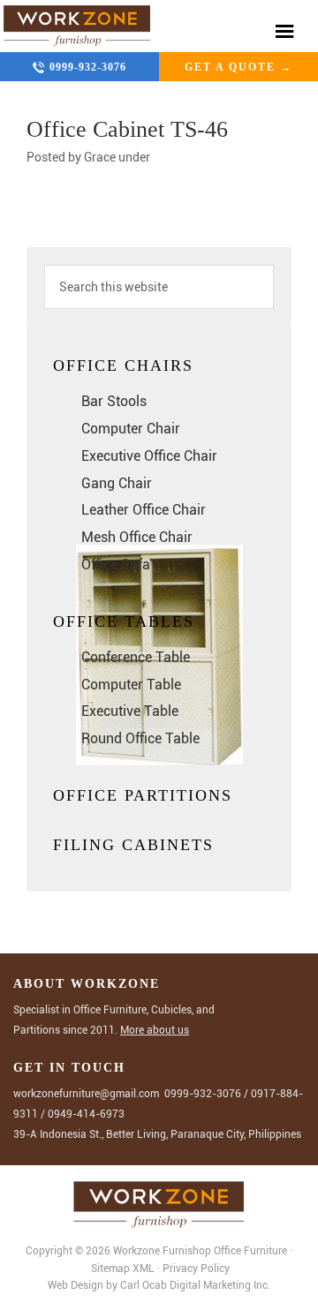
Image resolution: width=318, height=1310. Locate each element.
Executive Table (129, 711)
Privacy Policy (196, 1268)
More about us (154, 1030)
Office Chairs (123, 365)
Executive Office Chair (149, 456)
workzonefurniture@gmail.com (86, 1094)
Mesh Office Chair (137, 537)
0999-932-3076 (87, 67)
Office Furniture (250, 1251)
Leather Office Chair (143, 509)
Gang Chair (116, 483)
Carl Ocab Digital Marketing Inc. (195, 1285)
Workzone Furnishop (77, 26)
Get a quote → (238, 67)
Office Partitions (142, 795)
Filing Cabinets (133, 845)
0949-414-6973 (86, 1114)
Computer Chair (130, 428)
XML (144, 1268)
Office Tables (123, 621)
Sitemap (110, 1268)
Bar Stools (114, 401)
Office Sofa (115, 564)
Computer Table (131, 684)
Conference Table (135, 657)
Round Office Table (140, 738)
